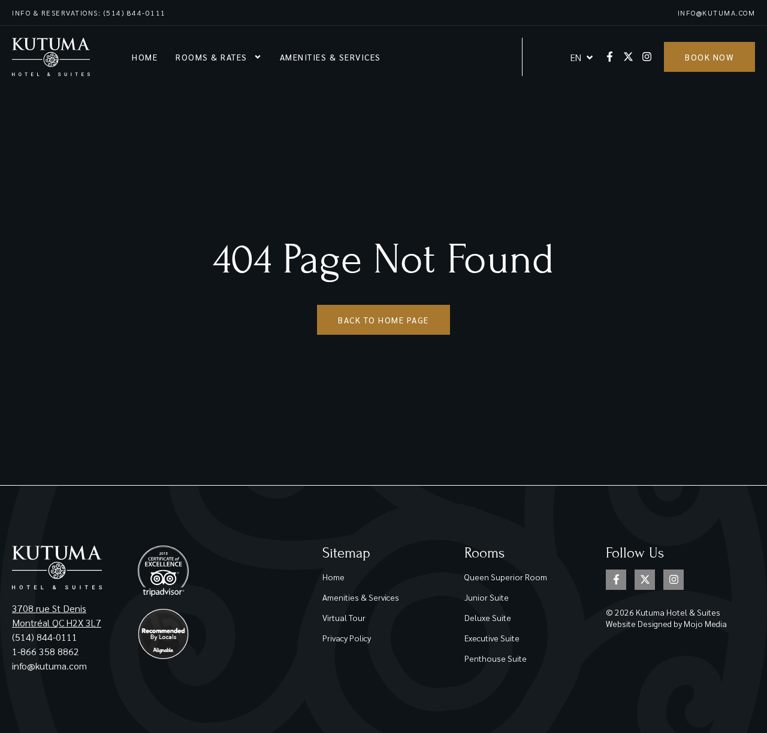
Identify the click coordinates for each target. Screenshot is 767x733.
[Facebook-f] (610, 57)
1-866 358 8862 (46, 651)
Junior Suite (486, 597)
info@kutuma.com (717, 12)
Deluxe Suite (487, 617)
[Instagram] (647, 57)
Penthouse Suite (495, 658)
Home (145, 57)
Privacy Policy (346, 637)
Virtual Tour (344, 617)
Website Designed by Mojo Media (666, 623)
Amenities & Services (330, 57)
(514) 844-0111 (44, 637)
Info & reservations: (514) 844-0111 (89, 12)
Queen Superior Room (505, 576)
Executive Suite (492, 637)
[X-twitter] (628, 57)
